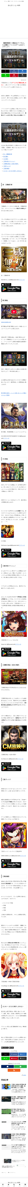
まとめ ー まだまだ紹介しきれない (12, 171)
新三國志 (5, 156)
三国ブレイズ (7, 166)
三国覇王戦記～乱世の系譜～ (11, 163)
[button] (22, 75)
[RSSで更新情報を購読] (14, 1070)
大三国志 (5, 159)
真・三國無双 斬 (7, 154)
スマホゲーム (5, 1047)
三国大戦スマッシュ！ (9, 161)
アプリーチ (22, 279)
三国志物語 (6, 168)
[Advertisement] (14, 24)
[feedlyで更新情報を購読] (20, 1066)
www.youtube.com (6, 322)
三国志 (12, 1047)
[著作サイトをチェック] (7, 1066)
